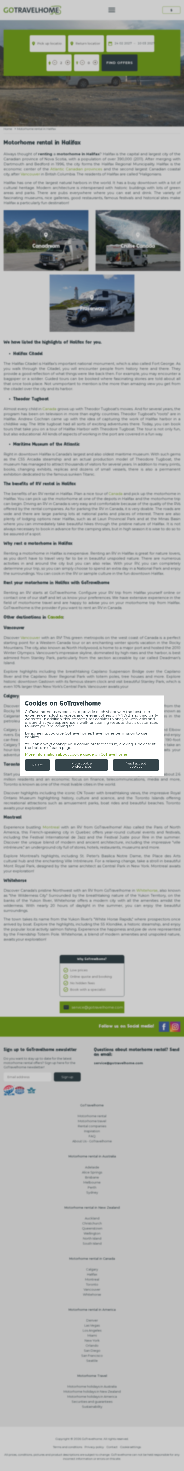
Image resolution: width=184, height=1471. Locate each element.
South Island (92, 1243)
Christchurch (92, 1223)
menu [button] (111, 10)
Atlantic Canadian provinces (76, 169)
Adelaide (92, 1167)
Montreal (51, 827)
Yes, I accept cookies (136, 764)
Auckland (92, 1218)
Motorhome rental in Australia (92, 1156)
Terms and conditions (67, 1447)
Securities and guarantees (92, 1401)
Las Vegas (92, 1325)
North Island (92, 1238)
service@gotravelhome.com (97, 1007)
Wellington (92, 1233)
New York (92, 1340)
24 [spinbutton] (116, 43)
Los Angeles (92, 1330)
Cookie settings (130, 1447)
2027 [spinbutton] (128, 43)
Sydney (92, 1192)
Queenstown (92, 1228)
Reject (37, 765)
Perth (92, 1187)
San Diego (92, 1350)
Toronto (92, 1284)
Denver (92, 1320)
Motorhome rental (92, 1116)
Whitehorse (147, 890)
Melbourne (92, 1182)
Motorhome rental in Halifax (36, 129)
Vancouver (30, 174)
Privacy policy (94, 1447)
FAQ (92, 1136)
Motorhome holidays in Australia (92, 1386)
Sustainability (92, 1406)
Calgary (92, 1269)
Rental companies (92, 1126)
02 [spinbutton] (121, 43)
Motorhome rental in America (92, 1309)
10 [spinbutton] (139, 43)
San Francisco (92, 1355)
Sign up (67, 1077)
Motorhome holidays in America (92, 1396)
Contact (112, 1447)
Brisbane (92, 1177)
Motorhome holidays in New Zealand (92, 1391)
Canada (49, 409)
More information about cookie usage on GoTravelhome (76, 754)
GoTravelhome (92, 1105)
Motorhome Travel (92, 1376)
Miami (92, 1335)
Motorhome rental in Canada (92, 1258)
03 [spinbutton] (144, 43)
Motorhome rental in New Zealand (92, 1207)
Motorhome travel (92, 1121)
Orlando (92, 1345)
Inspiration (92, 1131)
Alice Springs (92, 1172)
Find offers (119, 63)
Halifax (92, 1274)
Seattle (92, 1360)
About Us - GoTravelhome (92, 1141)
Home (8, 129)
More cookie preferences (81, 764)
